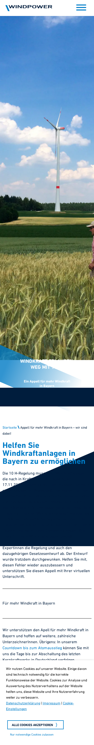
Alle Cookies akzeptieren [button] (32, 725)
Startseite (10, 514)
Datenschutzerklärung (23, 703)
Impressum (51, 703)
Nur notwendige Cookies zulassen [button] (32, 734)
